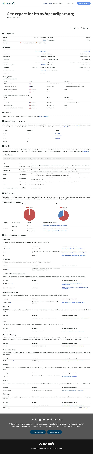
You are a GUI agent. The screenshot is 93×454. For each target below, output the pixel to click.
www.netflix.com (65, 390)
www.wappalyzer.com (48, 230)
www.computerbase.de (66, 318)
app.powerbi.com (75, 405)
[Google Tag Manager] (12, 283)
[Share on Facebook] (81, 28)
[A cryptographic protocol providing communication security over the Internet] (5, 252)
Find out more (38, 432)
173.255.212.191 (58, 136)
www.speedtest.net (66, 284)
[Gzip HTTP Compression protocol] (13, 360)
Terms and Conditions (57, 448)
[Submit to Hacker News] (87, 28)
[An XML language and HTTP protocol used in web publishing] (6, 318)
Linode (44, 54)
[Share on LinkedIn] (84, 28)
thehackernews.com (85, 318)
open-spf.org (63, 126)
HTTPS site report (43, 116)
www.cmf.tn (64, 248)
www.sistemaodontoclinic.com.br (69, 287)
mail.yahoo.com (80, 390)
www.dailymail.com (55, 228)
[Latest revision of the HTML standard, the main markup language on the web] (6, 376)
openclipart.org (86, 51)
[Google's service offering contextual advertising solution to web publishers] (10, 302)
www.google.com (73, 252)
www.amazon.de (79, 360)
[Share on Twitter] (78, 28)
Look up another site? (15, 17)
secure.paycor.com (64, 228)
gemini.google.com (73, 376)
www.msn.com (65, 346)
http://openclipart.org (40, 51)
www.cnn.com (46, 225)
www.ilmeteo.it (81, 302)
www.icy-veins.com (76, 318)
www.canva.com (80, 346)
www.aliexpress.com (73, 331)
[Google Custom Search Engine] (13, 331)
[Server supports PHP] (9, 248)
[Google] (6, 228)
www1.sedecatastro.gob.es (82, 287)
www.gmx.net (81, 331)
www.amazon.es (72, 360)
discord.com (81, 405)
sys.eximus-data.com (66, 405)
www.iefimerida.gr (71, 248)
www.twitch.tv (83, 255)
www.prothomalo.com (66, 302)
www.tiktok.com (72, 390)
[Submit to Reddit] (74, 28)
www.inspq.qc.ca (65, 230)
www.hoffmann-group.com (76, 283)
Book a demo (54, 432)
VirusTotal (43, 62)
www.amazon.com (72, 346)
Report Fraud (83, 3)
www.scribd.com (46, 228)
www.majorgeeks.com (62, 225)
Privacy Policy (49, 448)
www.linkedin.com (66, 252)
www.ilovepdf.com (57, 230)
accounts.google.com (82, 252)
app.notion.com (65, 407)
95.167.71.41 (57, 138)
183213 (44, 40)
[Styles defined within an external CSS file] (7, 405)
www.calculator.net (80, 248)
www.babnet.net (53, 225)
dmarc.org (85, 151)
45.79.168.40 (57, 133)
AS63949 (43, 64)
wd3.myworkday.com (73, 407)
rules (77, 125)
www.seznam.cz (65, 360)
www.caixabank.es (66, 288)
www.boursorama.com (66, 255)
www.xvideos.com (75, 255)
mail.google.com (65, 376)
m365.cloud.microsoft (83, 407)
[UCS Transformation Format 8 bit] (6, 346)
